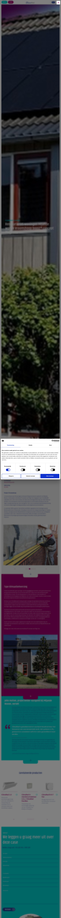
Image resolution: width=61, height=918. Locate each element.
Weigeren (11, 476)
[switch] (23, 470)
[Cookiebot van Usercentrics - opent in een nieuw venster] (52, 441)
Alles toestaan (50, 476)
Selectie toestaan (30, 476)
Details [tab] (30, 445)
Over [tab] (50, 445)
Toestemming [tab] (10, 445)
